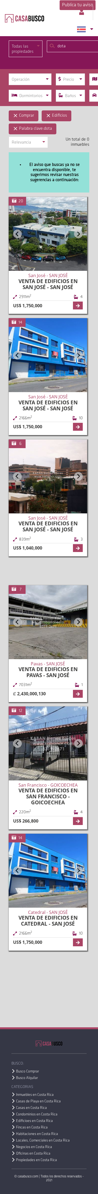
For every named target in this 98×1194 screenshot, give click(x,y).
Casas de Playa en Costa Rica (38, 1101)
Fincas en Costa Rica (32, 1127)
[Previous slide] (17, 234)
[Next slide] (78, 234)
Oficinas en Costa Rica (33, 1154)
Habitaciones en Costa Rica (37, 1134)
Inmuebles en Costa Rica (35, 1095)
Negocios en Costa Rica (34, 1147)
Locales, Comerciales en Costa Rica (43, 1141)
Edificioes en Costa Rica (34, 1121)
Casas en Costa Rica (31, 1108)
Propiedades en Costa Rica (36, 1160)
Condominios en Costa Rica (36, 1114)
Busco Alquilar (27, 1078)
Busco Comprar (27, 1071)
